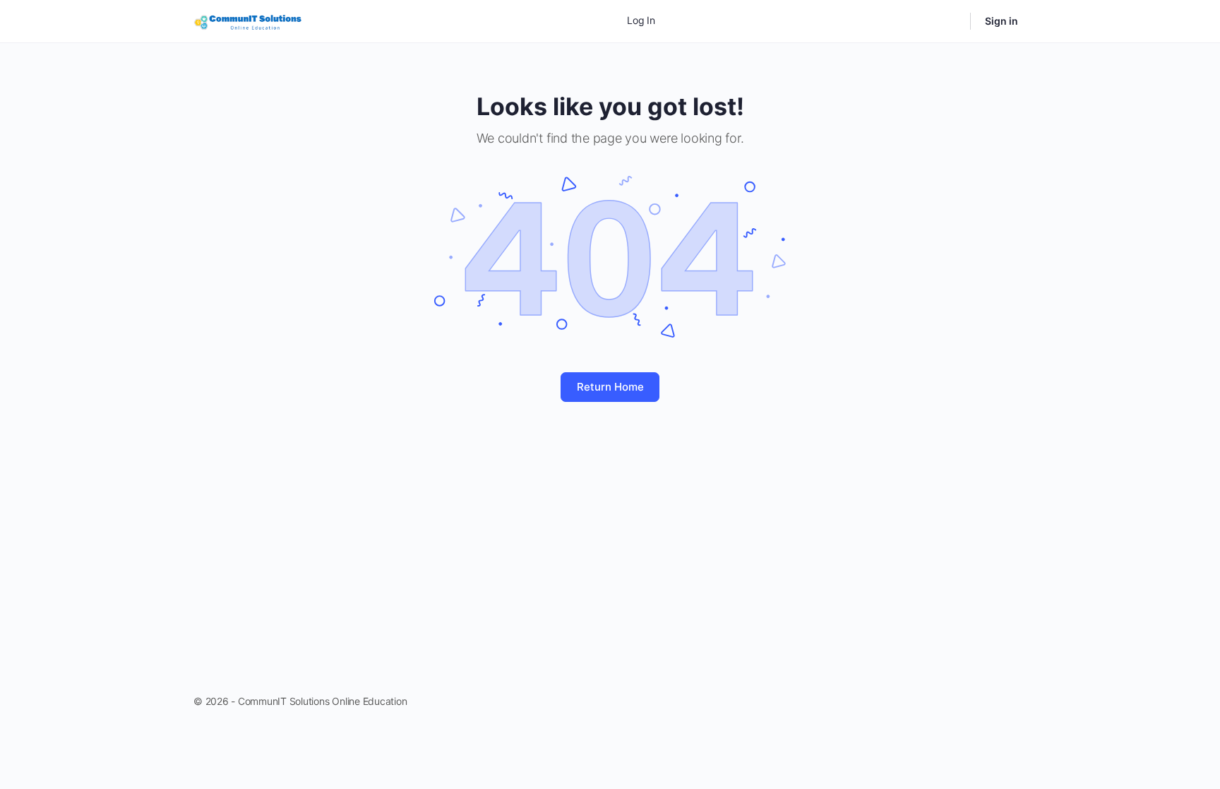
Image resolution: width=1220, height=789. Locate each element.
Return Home (610, 386)
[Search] (950, 21)
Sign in (1001, 21)
